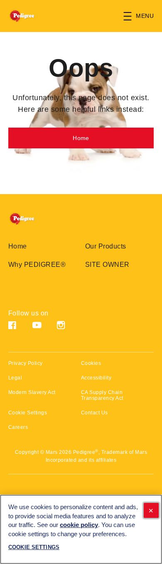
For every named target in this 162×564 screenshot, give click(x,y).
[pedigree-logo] (30, 219)
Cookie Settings (27, 413)
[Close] (151, 510)
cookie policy (79, 525)
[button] (142, 16)
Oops (81, 68)
